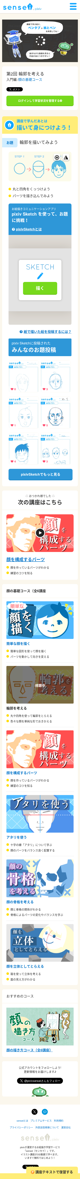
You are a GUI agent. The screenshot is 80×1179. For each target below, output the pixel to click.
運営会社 (66, 1127)
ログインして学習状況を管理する (39, 100)
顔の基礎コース (30, 79)
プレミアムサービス (41, 1120)
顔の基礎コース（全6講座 (26, 590)
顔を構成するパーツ (25, 559)
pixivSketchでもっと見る (40, 474)
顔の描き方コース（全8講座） (29, 1050)
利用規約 (58, 1120)
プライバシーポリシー (21, 1127)
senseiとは (22, 1120)
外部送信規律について (47, 1127)
